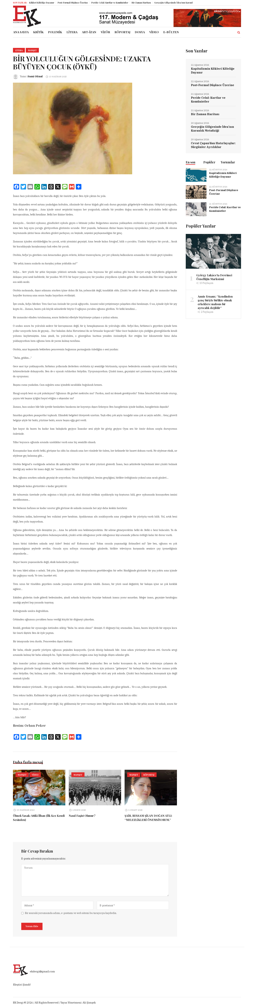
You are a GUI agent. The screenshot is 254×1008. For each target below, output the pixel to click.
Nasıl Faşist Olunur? (82, 815)
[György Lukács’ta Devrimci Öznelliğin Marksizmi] (213, 251)
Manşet (32, 50)
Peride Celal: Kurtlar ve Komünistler (93, 2)
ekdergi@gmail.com (42, 971)
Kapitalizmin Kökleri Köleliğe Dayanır (212, 70)
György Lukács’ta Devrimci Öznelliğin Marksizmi (214, 277)
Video (35, 774)
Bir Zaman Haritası (125, 2)
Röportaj (148, 774)
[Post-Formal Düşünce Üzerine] (196, 191)
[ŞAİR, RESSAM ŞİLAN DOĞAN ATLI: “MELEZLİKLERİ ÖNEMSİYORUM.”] (151, 787)
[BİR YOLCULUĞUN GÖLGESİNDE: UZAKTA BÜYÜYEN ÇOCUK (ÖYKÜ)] (72, 128)
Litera (19, 50)
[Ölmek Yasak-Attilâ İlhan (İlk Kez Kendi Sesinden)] (39, 787)
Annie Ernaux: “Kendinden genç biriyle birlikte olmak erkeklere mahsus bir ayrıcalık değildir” (215, 302)
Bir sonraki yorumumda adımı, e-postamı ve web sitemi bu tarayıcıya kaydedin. (71, 913)
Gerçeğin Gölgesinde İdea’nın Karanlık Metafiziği (163, 2)
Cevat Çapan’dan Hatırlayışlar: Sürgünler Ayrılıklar (213, 145)
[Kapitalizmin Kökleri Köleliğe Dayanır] (196, 174)
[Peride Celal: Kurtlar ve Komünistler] (196, 209)
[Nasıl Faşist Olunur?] (95, 787)
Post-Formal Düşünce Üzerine (56, 2)
